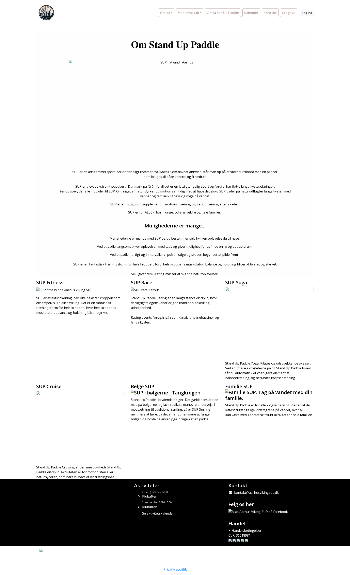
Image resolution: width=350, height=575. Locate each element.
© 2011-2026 (47, 561)
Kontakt (270, 13)
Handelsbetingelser (246, 530)
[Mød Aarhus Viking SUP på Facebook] (258, 511)
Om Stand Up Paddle (223, 13)
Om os (165, 13)
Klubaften (149, 496)
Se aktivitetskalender (158, 513)
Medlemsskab (188, 13)
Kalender (251, 13)
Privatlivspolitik (175, 569)
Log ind (307, 13)
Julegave (288, 13)
